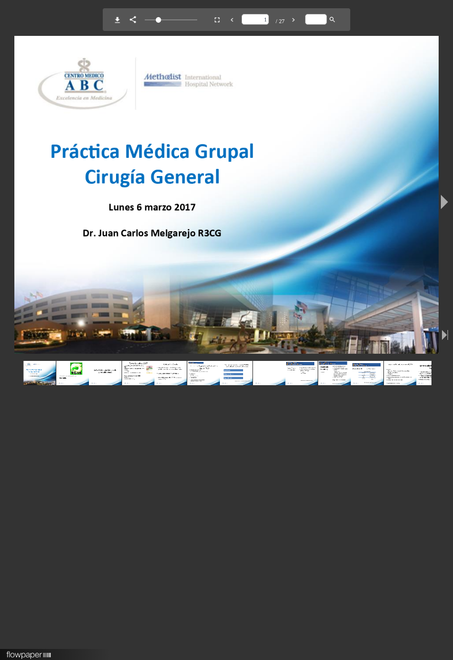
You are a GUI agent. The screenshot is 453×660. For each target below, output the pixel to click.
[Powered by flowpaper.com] (29, 651)
